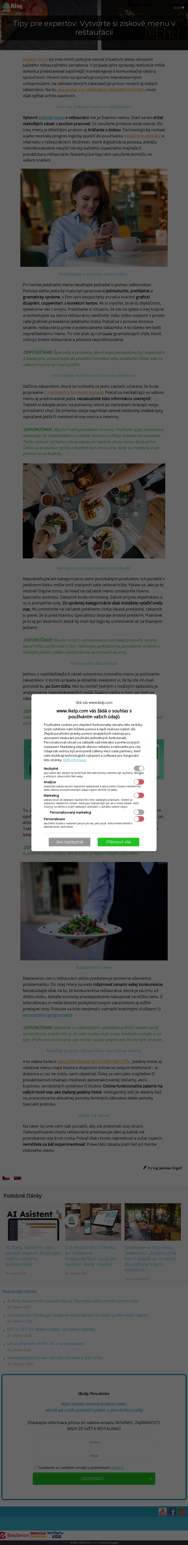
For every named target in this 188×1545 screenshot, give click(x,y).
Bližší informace (74, 760)
